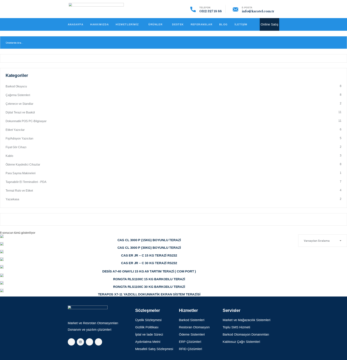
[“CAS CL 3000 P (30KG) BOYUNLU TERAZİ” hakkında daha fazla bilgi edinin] (1, 247)
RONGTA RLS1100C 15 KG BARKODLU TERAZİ (149, 279)
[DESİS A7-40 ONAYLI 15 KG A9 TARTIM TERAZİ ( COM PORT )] (2, 267)
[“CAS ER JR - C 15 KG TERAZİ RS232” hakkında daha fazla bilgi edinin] (1, 254)
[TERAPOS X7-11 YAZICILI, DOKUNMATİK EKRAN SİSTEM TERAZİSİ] (2, 290)
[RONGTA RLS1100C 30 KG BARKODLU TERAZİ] (2, 283)
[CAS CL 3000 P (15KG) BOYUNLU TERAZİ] (2, 236)
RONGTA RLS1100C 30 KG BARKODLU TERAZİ (149, 287)
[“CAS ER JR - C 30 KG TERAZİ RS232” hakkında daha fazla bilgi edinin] (1, 262)
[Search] (340, 42)
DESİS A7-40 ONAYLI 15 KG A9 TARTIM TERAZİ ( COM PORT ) (149, 271)
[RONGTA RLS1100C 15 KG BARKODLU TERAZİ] (2, 275)
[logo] (88, 309)
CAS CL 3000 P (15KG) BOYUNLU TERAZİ (149, 240)
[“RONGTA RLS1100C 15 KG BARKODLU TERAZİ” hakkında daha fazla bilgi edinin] (1, 278)
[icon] (71, 342)
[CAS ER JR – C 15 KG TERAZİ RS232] (2, 251)
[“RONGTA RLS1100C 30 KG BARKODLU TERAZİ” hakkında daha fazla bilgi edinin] (1, 286)
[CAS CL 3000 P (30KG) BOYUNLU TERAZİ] (2, 244)
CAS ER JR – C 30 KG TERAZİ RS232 (149, 263)
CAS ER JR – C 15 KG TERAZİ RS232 (149, 255)
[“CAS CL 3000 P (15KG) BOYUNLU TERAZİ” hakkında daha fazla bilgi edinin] (1, 239)
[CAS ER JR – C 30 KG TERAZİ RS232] (2, 259)
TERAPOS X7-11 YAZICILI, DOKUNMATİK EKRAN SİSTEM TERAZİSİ (149, 294)
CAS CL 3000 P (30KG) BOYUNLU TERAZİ (149, 247)
